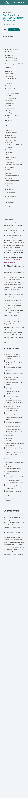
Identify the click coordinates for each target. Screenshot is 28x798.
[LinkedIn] (16, 2)
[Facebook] (14, 2)
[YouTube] (21, 2)
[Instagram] (19, 2)
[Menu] (23, 2)
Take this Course (13, 30)
